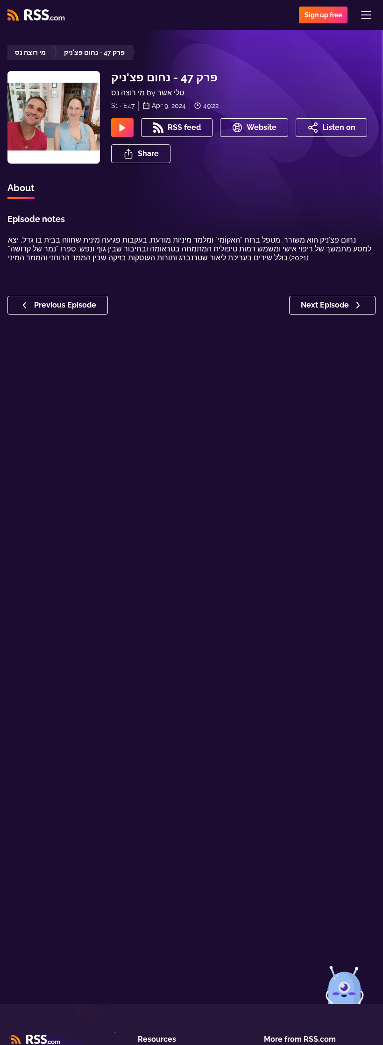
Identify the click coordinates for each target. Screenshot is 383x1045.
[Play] (122, 127)
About (21, 187)
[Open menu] (366, 15)
